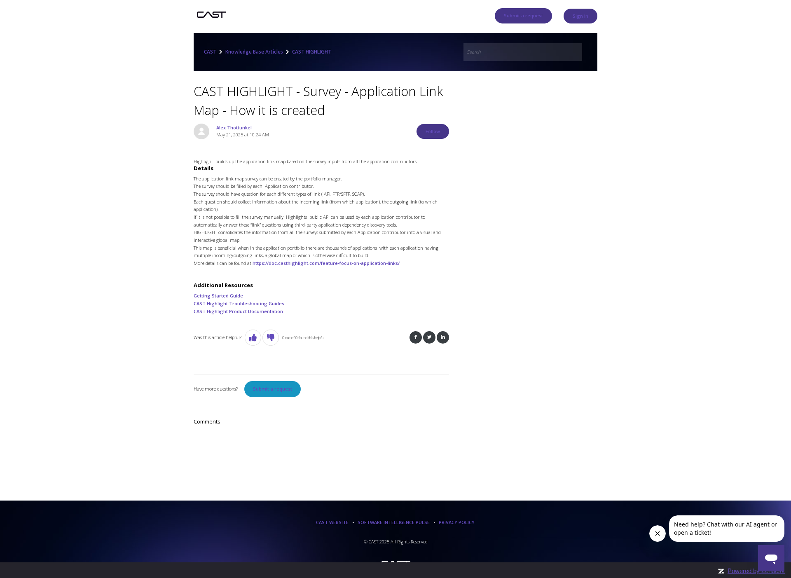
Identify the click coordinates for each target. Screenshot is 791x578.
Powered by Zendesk (756, 570)
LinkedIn (443, 337)
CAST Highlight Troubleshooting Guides (239, 303)
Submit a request (523, 15)
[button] (253, 338)
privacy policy (457, 522)
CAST (210, 51)
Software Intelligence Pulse (394, 522)
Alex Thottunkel (234, 127)
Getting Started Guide (218, 296)
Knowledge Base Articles (254, 51)
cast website (332, 522)
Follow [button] (433, 131)
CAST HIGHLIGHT (311, 51)
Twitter (429, 337)
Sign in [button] (580, 16)
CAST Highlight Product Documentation (238, 311)
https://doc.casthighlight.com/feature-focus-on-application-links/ (326, 263)
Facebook (416, 337)
